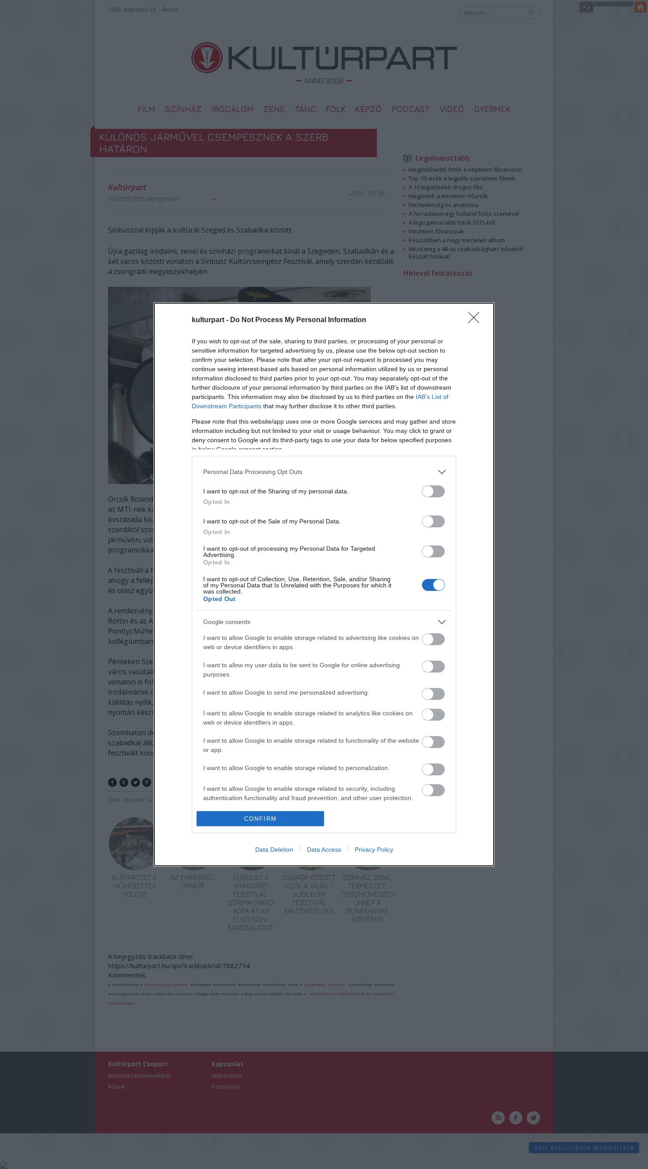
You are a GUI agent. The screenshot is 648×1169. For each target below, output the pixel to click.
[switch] (433, 491)
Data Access (324, 849)
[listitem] (324, 472)
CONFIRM (260, 819)
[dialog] (324, 584)
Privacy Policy (374, 849)
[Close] (476, 320)
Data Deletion (274, 849)
